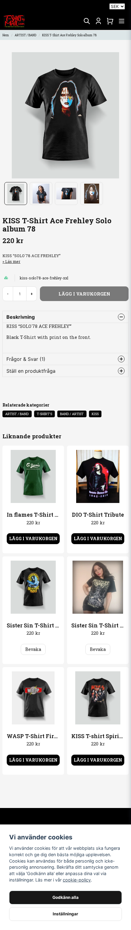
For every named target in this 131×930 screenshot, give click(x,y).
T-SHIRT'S (44, 413)
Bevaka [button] (33, 649)
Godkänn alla (65, 897)
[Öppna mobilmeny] (121, 21)
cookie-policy (77, 879)
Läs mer (12, 261)
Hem (5, 35)
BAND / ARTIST (71, 413)
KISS (95, 413)
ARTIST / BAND (25, 35)
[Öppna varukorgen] (110, 21)
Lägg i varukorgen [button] (33, 538)
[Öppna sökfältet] (87, 21)
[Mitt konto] (98, 21)
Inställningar (65, 913)
